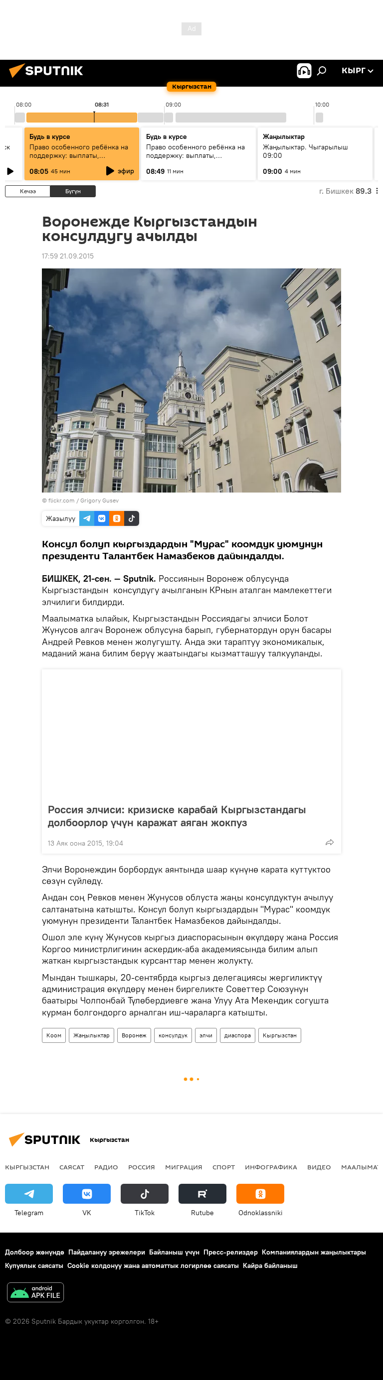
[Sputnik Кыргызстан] (49, 79)
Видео (319, 1166)
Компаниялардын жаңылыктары (314, 1252)
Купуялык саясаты (34, 1265)
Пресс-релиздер (230, 1252)
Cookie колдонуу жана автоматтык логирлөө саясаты (153, 1265)
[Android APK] (35, 1293)
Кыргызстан (280, 1035)
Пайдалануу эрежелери (106, 1252)
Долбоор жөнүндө (34, 1252)
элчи (205, 1035)
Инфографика (271, 1166)
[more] (330, 842)
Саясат (71, 1166)
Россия (141, 1166)
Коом (53, 1035)
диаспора (237, 1035)
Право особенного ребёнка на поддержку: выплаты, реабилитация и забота (78, 155)
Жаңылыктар (91, 1035)
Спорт (223, 1166)
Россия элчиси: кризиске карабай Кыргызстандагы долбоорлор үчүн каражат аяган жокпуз (177, 816)
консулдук (173, 1035)
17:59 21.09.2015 (68, 255)
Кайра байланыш (270, 1265)
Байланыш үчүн (174, 1252)
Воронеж (134, 1035)
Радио (106, 1166)
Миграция (183, 1166)
